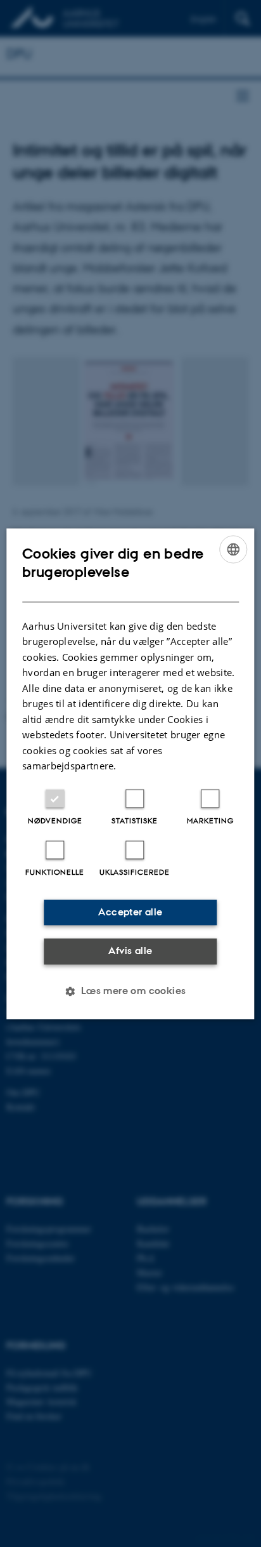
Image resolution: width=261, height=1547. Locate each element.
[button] (130, 991)
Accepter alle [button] (130, 912)
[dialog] (130, 773)
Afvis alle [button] (130, 951)
